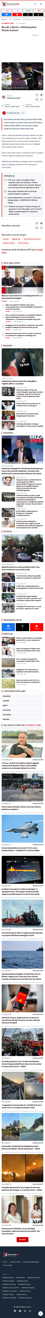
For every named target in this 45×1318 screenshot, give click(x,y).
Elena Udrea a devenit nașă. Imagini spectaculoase (27, 415)
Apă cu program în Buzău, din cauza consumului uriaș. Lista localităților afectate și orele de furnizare (24, 307)
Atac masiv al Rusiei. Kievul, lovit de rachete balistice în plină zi (22, 192)
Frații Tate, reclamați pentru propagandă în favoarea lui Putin (29, 587)
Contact (5, 1262)
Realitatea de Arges (8, 1294)
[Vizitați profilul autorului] (4, 97)
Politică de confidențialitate (31, 1262)
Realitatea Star (20, 1277)
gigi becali (16, 239)
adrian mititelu (9, 243)
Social (7, 330)
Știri (10, 19)
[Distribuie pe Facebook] (41, 95)
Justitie (8, 321)
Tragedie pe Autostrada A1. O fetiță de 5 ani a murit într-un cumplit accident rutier (22, 1106)
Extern (7, 338)
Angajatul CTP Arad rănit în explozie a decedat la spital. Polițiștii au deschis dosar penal (24, 326)
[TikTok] (38, 14)
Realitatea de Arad (24, 1291)
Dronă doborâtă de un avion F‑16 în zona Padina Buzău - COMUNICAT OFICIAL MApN (24, 200)
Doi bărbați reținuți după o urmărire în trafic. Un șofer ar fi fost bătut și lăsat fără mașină (29, 598)
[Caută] (35, 4)
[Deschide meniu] (41, 4)
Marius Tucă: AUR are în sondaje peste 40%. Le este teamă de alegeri (29, 640)
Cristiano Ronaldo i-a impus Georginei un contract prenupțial (29, 425)
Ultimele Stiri (17, 19)
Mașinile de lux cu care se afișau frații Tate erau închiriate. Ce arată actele (21, 568)
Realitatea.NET (14, 98)
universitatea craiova (32, 239)
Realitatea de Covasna (9, 1284)
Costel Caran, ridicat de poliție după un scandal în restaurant (28, 577)
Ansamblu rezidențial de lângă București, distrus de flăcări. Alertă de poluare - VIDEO (21, 1147)
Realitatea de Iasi (22, 1294)
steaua (6, 239)
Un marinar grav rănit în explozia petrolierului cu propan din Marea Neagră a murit (22, 934)
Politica (4, 301)
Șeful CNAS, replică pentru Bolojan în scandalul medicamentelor (26, 513)
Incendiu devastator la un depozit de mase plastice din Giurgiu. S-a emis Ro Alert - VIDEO (22, 1188)
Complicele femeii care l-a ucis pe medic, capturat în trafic (28, 607)
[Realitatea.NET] (11, 4)
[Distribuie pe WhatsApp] (37, 99)
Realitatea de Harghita (27, 1288)
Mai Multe (22, 1240)
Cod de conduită (7, 1265)
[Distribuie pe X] (41, 99)
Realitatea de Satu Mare (10, 1298)
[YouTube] (17, 14)
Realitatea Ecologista (33, 1277)
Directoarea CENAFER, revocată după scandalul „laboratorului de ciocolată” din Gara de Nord (21, 1231)
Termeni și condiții (15, 1262)
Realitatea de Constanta (10, 1291)
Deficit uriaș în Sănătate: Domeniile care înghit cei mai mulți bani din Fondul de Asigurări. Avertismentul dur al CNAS (29, 524)
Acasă (5, 19)
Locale (7, 311)
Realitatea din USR (22, 1281)
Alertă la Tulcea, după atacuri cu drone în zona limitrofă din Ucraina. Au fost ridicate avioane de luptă (21, 1020)
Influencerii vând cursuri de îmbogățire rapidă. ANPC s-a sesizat (19, 382)
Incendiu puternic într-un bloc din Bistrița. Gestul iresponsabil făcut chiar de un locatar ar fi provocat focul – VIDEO (22, 1064)
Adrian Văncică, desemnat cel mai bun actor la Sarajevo (28, 405)
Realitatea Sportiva (8, 1277)
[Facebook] (7, 14)
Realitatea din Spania (25, 1298)
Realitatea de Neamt (8, 1281)
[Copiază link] (37, 95)
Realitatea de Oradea (24, 1284)
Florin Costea (23, 243)
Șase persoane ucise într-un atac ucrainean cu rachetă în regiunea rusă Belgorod (23, 334)
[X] (28, 14)
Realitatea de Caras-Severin (11, 1288)
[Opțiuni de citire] (40, 1313)
